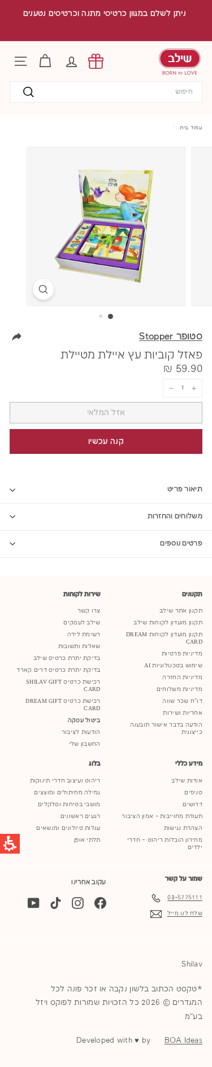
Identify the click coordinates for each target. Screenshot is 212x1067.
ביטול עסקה (84, 720)
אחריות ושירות (182, 713)
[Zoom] (43, 289)
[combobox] (106, 92)
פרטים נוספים (181, 543)
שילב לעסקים (81, 623)
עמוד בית (191, 127)
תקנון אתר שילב (180, 611)
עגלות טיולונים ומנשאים (68, 828)
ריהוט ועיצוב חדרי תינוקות (65, 781)
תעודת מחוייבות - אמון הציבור (162, 816)
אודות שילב (186, 781)
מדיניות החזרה (182, 677)
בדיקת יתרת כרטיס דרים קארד (58, 670)
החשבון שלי (85, 744)
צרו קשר (89, 611)
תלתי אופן (87, 840)
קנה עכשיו (106, 441)
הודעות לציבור (81, 732)
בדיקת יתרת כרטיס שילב (67, 658)
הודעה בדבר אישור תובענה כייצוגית (166, 728)
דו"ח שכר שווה (182, 701)
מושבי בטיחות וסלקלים (69, 804)
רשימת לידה (84, 634)
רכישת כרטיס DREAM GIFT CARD (62, 704)
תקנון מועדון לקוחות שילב (167, 623)
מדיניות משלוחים (179, 689)
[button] (71, 61)
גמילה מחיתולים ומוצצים (67, 792)
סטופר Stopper (170, 337)
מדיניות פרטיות (182, 654)
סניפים (193, 792)
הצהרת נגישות (183, 828)
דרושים (192, 804)
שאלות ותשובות (79, 646)
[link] (96, 61)
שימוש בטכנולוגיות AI (173, 665)
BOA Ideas (183, 1040)
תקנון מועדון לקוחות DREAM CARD (164, 638)
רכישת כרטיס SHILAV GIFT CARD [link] (63, 685)
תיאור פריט (184, 489)
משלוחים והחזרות (175, 516)
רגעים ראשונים (80, 816)
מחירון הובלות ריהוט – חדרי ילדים (164, 843)
